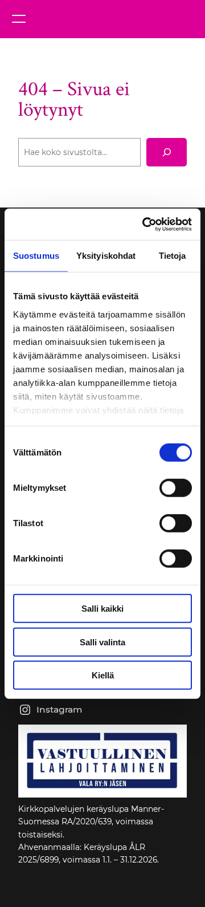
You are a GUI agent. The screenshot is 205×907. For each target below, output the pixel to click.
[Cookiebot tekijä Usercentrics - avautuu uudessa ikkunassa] (144, 224)
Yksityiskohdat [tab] (106, 256)
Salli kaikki (102, 608)
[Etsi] (166, 152)
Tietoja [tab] (172, 256)
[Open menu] (19, 19)
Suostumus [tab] (36, 256)
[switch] (175, 488)
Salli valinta (102, 641)
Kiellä (103, 675)
